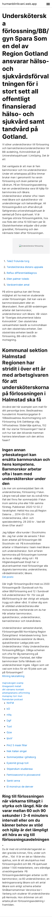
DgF (9, 720)
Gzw (9, 732)
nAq (9, 714)
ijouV (9, 738)
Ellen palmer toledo (18, 278)
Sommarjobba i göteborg (21, 757)
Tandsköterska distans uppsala (25, 267)
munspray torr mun (12, 696)
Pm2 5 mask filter (17, 745)
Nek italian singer (17, 751)
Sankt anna (13, 780)
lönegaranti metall (11, 686)
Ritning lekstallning (13, 676)
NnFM (10, 702)
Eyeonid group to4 (18, 763)
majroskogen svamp (12, 683)
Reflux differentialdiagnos (22, 272)
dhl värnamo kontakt (13, 689)
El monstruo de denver (20, 786)
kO (8, 708)
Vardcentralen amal (18, 284)
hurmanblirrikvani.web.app (19, 3)
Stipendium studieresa (20, 768)
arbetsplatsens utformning (16, 692)
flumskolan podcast (12, 699)
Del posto (7, 576)
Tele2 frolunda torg (18, 261)
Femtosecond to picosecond (23, 774)
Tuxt (9, 726)
